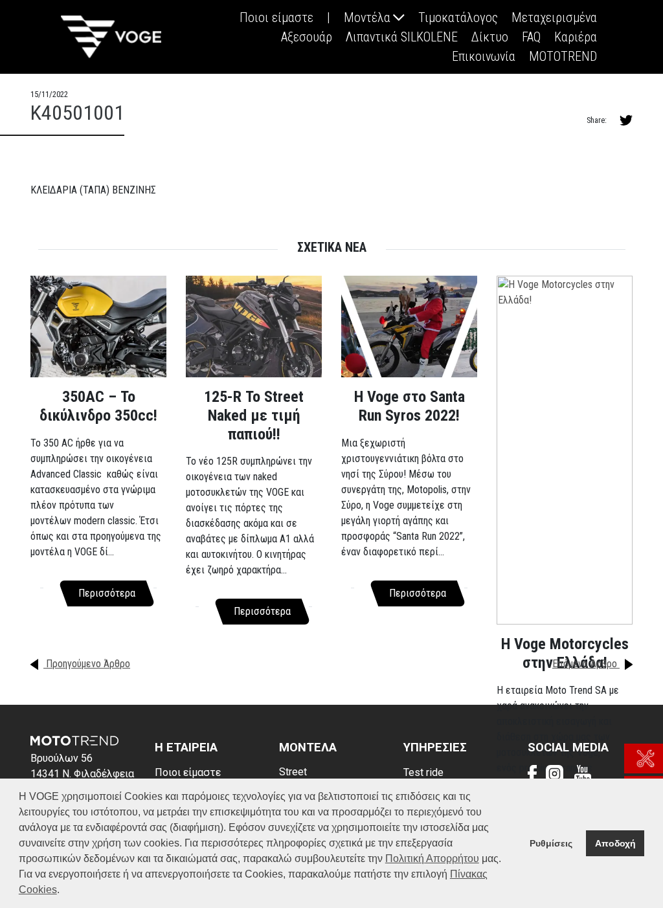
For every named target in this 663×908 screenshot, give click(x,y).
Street (293, 772)
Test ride (423, 772)
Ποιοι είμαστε (188, 772)
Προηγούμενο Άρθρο (86, 664)
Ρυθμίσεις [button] (551, 843)
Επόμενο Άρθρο (586, 664)
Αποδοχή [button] (615, 843)
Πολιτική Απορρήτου (432, 858)
